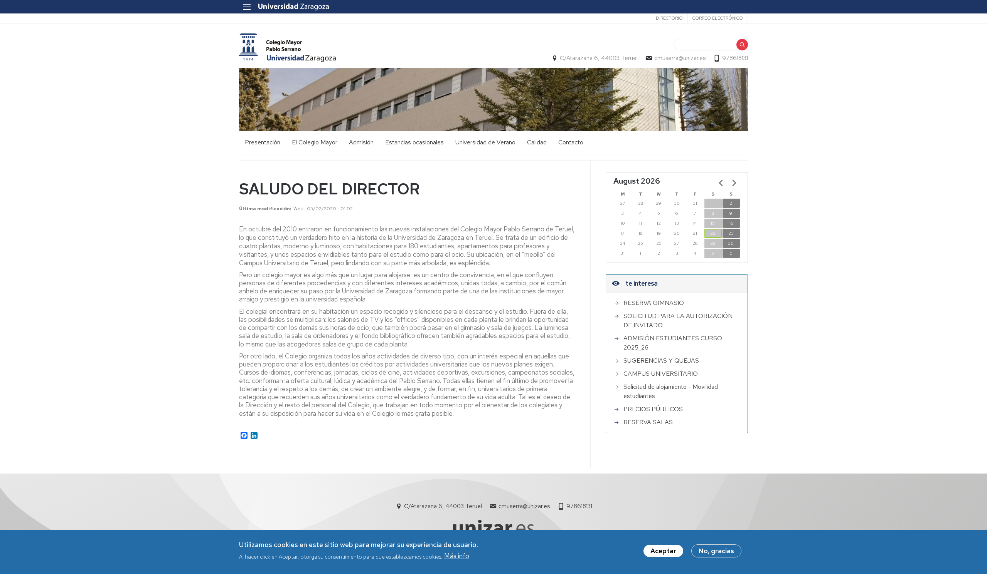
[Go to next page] (734, 182)
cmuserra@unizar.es (680, 58)
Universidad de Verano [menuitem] (485, 142)
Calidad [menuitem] (537, 142)
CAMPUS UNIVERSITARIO (660, 374)
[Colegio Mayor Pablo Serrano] (287, 47)
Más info (456, 556)
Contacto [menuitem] (570, 142)
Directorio (669, 18)
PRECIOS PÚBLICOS (653, 409)
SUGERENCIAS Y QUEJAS (661, 360)
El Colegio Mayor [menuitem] (314, 142)
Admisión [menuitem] (361, 142)
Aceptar (663, 551)
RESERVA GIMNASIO (653, 303)
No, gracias (716, 551)
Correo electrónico (717, 18)
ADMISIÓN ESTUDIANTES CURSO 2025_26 (672, 342)
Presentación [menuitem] (262, 142)
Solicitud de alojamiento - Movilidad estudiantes (670, 391)
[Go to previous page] (721, 182)
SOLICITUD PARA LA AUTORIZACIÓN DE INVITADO (678, 320)
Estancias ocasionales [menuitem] (414, 142)
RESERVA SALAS (648, 422)
